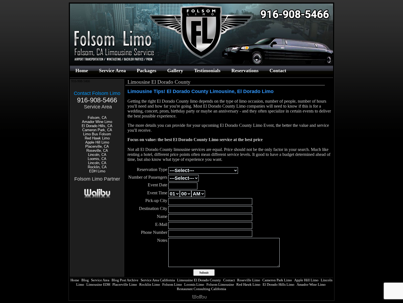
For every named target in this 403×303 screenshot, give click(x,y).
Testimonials (207, 70)
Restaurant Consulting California (201, 289)
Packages (146, 70)
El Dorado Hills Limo (278, 284)
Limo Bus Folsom (97, 134)
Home (81, 70)
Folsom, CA (97, 118)
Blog (85, 280)
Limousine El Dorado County (199, 280)
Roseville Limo (248, 280)
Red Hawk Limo (97, 138)
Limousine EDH (98, 284)
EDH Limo (97, 171)
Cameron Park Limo (277, 280)
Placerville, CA (97, 146)
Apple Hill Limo (97, 142)
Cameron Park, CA (97, 130)
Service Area (112, 70)
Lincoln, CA (97, 155)
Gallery (175, 70)
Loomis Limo (194, 284)
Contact (277, 70)
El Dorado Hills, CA (97, 126)
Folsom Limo (172, 284)
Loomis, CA (97, 159)
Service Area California (158, 280)
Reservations (245, 70)
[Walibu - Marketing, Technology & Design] (97, 198)
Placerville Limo (124, 284)
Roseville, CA (97, 150)
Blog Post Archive (125, 280)
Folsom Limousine (220, 284)
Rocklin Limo (149, 284)
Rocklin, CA (97, 167)
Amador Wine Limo (97, 122)
